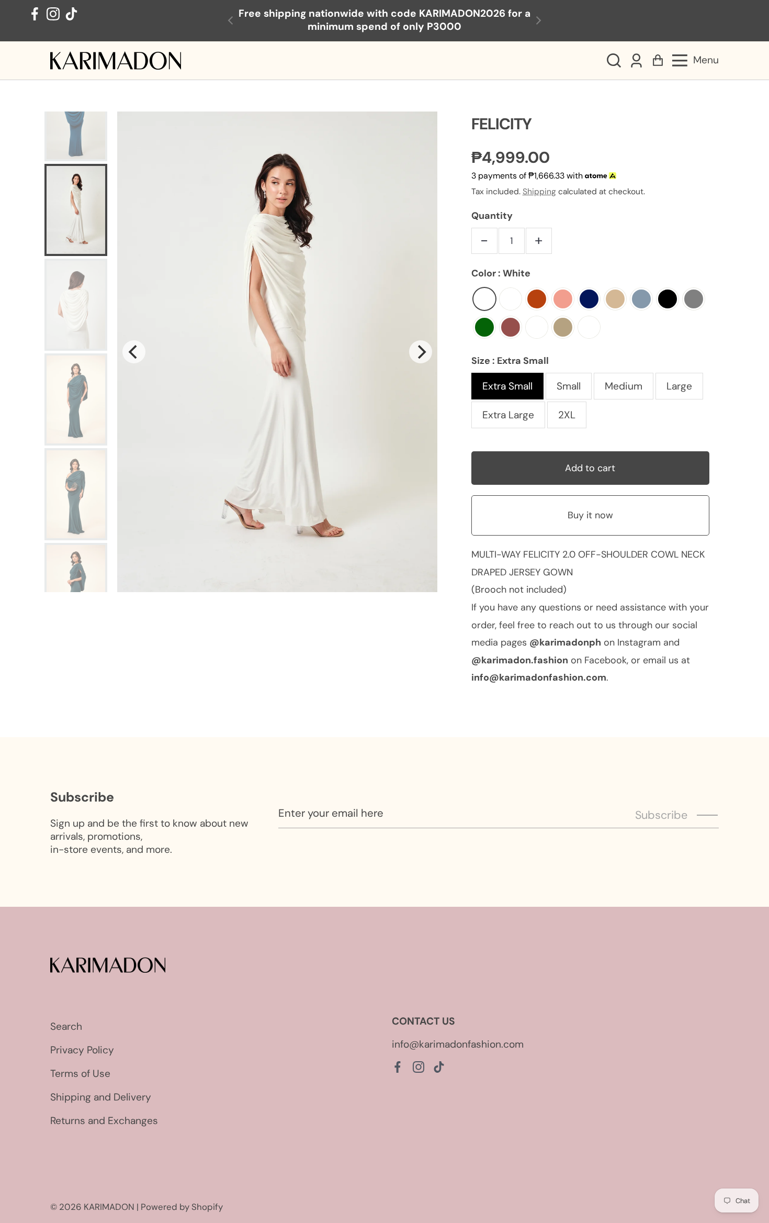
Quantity (492, 215)
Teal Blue (511, 299)
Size (510, 360)
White (484, 299)
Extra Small (507, 386)
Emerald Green (484, 327)
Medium (623, 386)
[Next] (420, 351)
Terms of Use (80, 1073)
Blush (563, 299)
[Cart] (657, 60)
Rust (537, 299)
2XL (566, 414)
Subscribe (661, 815)
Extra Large (508, 414)
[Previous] (133, 351)
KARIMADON (109, 1207)
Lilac (537, 327)
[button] (613, 60)
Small (569, 386)
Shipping (539, 191)
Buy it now (590, 515)
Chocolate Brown (589, 327)
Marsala (511, 327)
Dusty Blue (641, 299)
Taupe (563, 327)
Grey (694, 299)
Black (667, 299)
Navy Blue (589, 299)
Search (66, 1026)
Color (500, 273)
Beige (615, 299)
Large (679, 386)
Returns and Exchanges (104, 1120)
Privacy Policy (82, 1050)
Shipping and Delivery (100, 1097)
